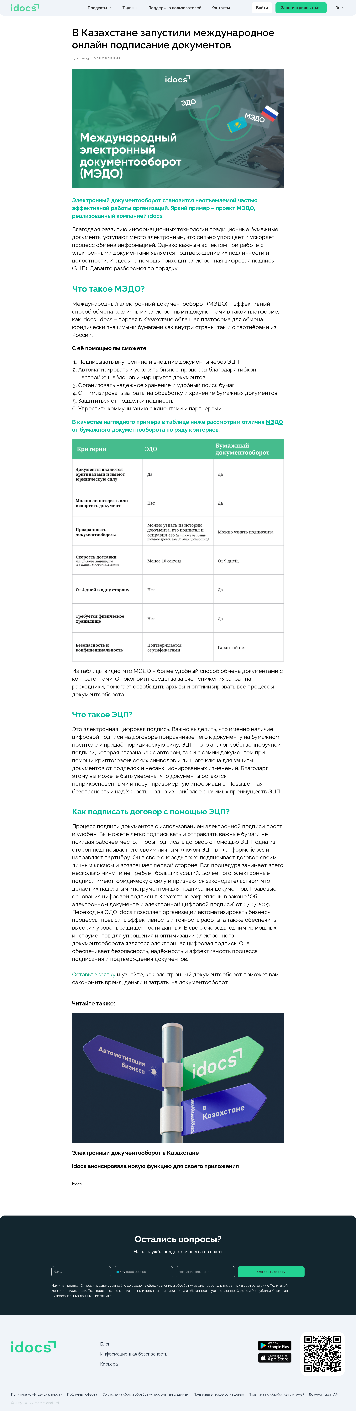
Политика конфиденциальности (36, 1394)
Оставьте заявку (94, 974)
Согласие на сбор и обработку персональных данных (145, 1394)
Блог (105, 1343)
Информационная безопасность (133, 1354)
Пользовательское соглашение (218, 1394)
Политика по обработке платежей (276, 1394)
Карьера (109, 1364)
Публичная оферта (82, 1394)
